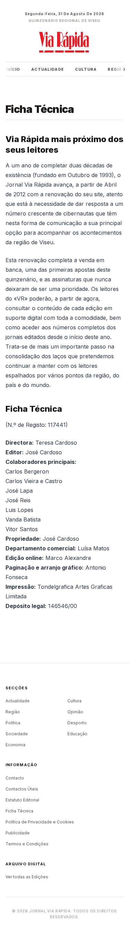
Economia (15, 744)
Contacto (15, 778)
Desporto (77, 722)
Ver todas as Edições (27, 876)
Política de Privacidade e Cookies (40, 821)
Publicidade (18, 832)
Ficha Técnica (19, 811)
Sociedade (17, 733)
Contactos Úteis (22, 789)
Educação (77, 733)
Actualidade (47, 69)
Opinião (75, 711)
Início (13, 69)
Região (116, 69)
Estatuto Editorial (22, 800)
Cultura (86, 69)
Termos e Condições (27, 843)
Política (13, 722)
